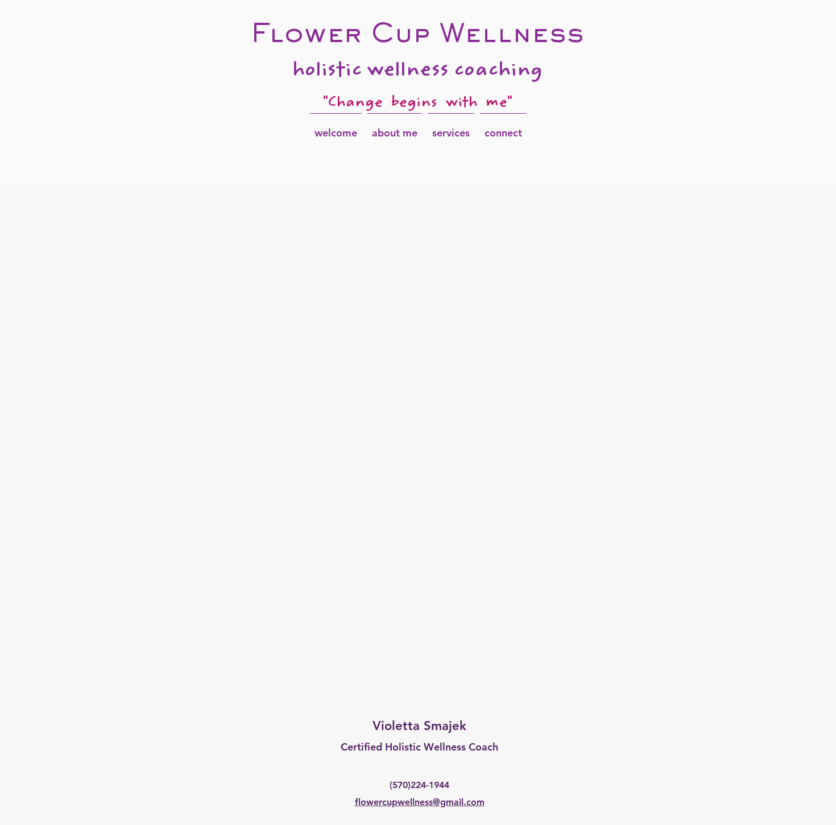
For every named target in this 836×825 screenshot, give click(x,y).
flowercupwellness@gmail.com (420, 802)
